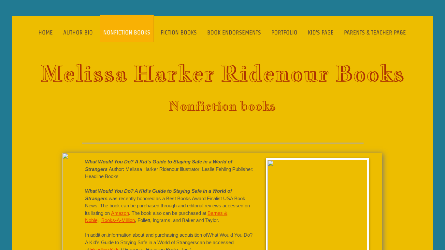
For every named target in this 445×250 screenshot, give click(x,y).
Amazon (120, 213)
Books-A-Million (118, 220)
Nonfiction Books (126, 32)
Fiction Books (179, 32)
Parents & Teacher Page (375, 32)
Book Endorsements (234, 32)
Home (45, 32)
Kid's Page (321, 32)
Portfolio (284, 32)
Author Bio (78, 32)
